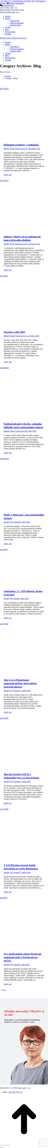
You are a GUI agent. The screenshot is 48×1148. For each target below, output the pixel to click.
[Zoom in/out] (8, 1145)
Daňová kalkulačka (16, 3)
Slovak (11, 5)
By (16, 149)
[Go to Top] (24, 1142)
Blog (6, 149)
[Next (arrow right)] (3, 1147)
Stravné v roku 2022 (14, 332)
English (5, 5)
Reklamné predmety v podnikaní (21, 144)
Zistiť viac (8, 175)
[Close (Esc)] (1, 1145)
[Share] (3, 1145)
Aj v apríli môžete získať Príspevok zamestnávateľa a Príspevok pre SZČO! (22, 957)
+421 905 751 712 (7, 1)
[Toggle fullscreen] (6, 1145)
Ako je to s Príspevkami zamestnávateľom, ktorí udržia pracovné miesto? (20, 683)
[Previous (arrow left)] (1, 1147)
